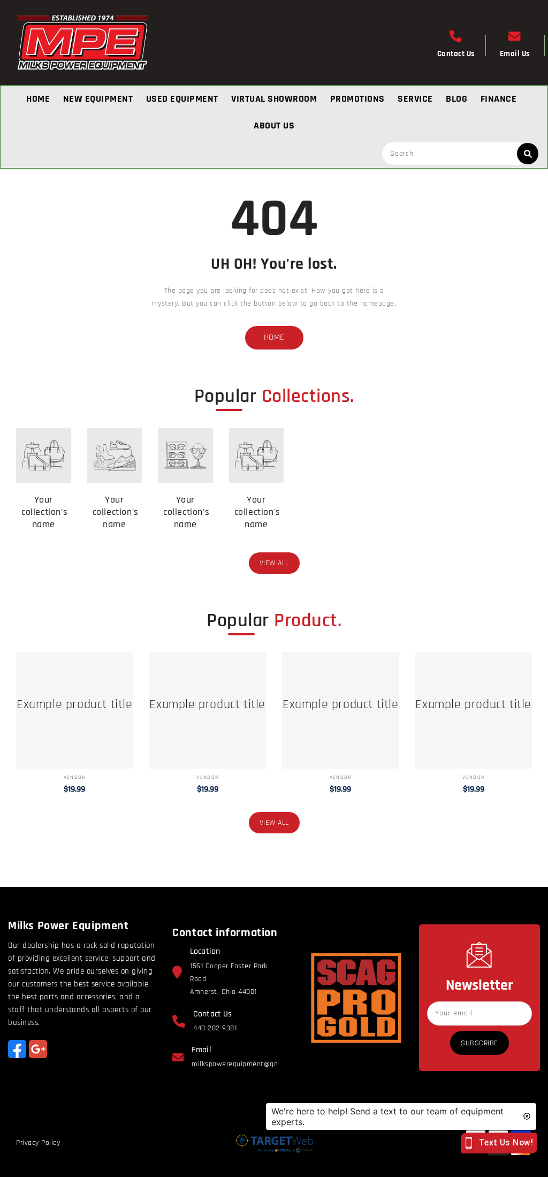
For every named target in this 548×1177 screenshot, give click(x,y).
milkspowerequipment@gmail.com (247, 1064)
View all (274, 563)
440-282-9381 (215, 1028)
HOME (274, 337)
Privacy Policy (38, 1143)
